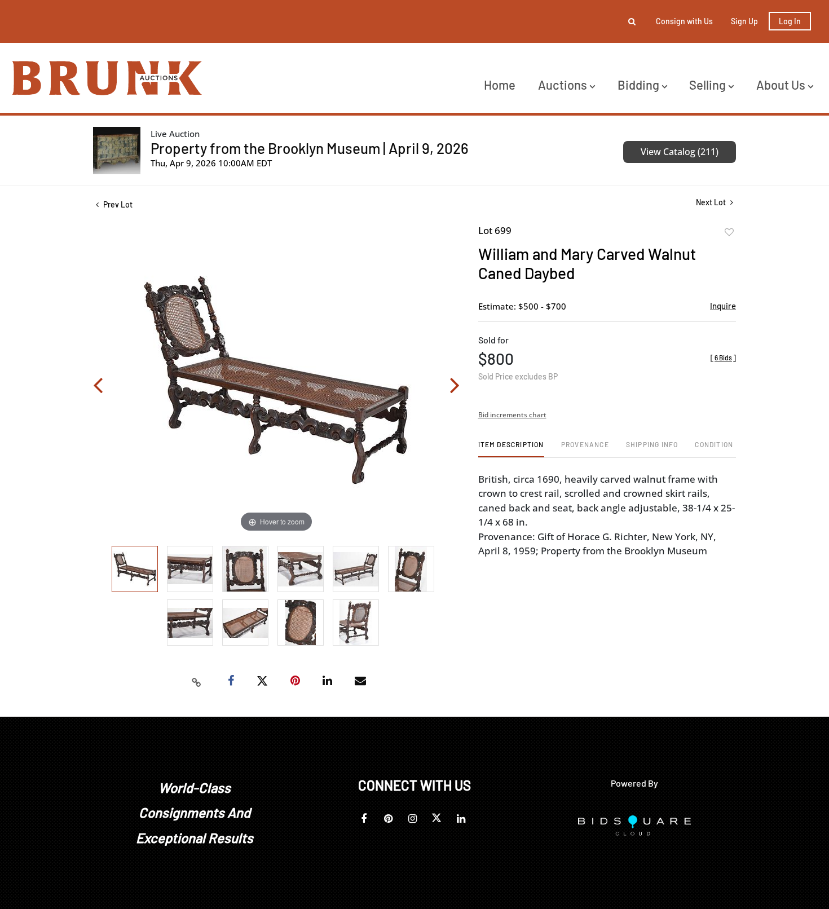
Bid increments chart (512, 415)
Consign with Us (684, 21)
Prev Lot (117, 204)
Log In (790, 21)
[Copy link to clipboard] (197, 681)
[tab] (511, 448)
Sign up (744, 21)
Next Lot (711, 202)
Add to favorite (729, 232)
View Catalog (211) (679, 151)
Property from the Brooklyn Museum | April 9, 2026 (310, 148)
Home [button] (499, 84)
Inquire (723, 306)
